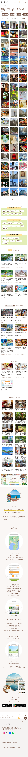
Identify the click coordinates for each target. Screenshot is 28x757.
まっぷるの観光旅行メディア (7, 745)
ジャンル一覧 (4, 749)
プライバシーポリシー (6, 740)
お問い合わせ (18, 740)
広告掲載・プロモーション (7, 742)
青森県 (4, 5)
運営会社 (15, 742)
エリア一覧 (18, 747)
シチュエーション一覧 (12, 749)
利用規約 (13, 740)
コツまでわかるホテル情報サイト (8, 747)
